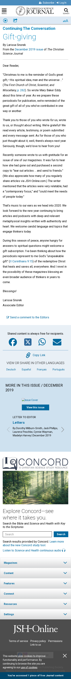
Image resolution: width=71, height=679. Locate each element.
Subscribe (48, 2)
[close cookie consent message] (64, 655)
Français (42, 369)
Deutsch (11, 369)
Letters (19, 422)
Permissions (55, 641)
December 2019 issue (29, 49)
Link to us (35, 644)
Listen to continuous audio (32, 550)
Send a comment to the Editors (29, 317)
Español (26, 369)
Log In (63, 2)
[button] (35, 563)
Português (59, 369)
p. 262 (21, 90)
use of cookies (29, 667)
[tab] (35, 563)
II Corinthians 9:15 (21, 261)
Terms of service (18, 641)
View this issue (35, 407)
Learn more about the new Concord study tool (33, 543)
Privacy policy (38, 641)
